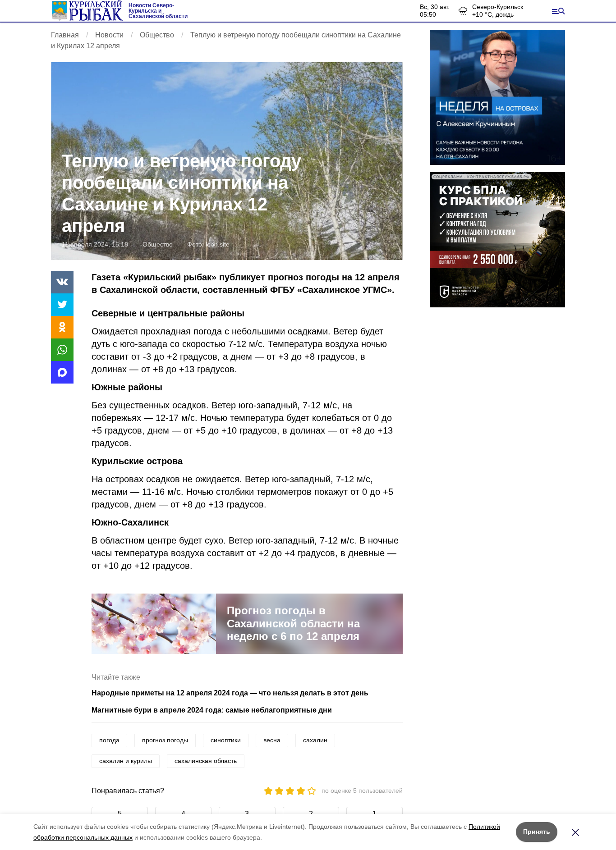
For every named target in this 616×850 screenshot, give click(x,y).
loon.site (218, 244)
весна (271, 740)
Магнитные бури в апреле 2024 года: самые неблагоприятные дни (212, 710)
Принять (536, 831)
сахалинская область (206, 760)
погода (109, 740)
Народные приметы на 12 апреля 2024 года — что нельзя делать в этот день (230, 693)
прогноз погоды (165, 740)
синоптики (226, 740)
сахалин (315, 740)
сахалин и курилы (125, 760)
